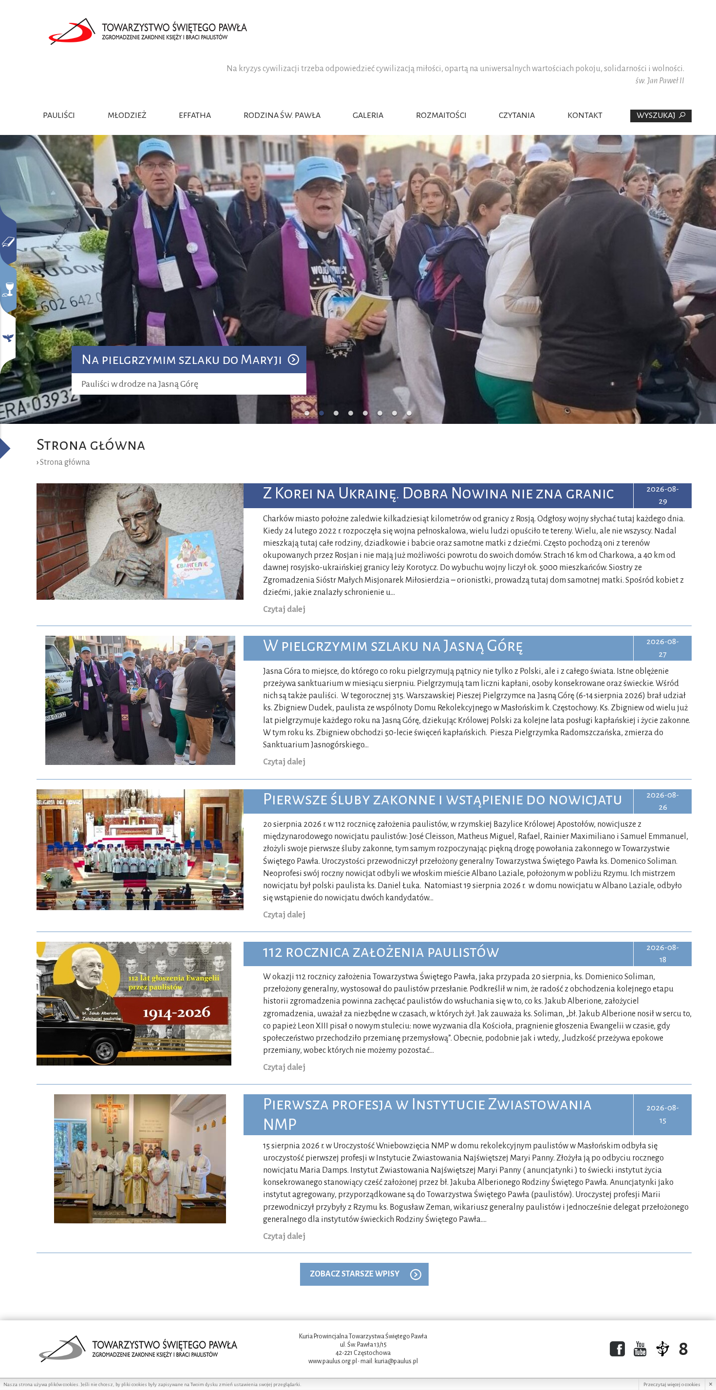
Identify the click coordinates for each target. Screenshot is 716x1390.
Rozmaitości (441, 115)
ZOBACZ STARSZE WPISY (354, 1274)
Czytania (517, 115)
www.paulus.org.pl (332, 1361)
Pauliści (59, 115)
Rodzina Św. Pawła (282, 115)
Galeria (368, 115)
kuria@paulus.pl (396, 1361)
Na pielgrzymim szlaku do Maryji (181, 359)
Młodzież (127, 115)
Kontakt (585, 115)
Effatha (195, 115)
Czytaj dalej (284, 609)
